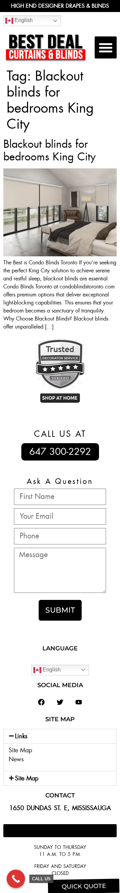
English (23, 20)
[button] (106, 47)
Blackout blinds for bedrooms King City (49, 150)
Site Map (20, 750)
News (16, 759)
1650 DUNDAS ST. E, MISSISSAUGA (60, 808)
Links (21, 736)
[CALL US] (16, 879)
